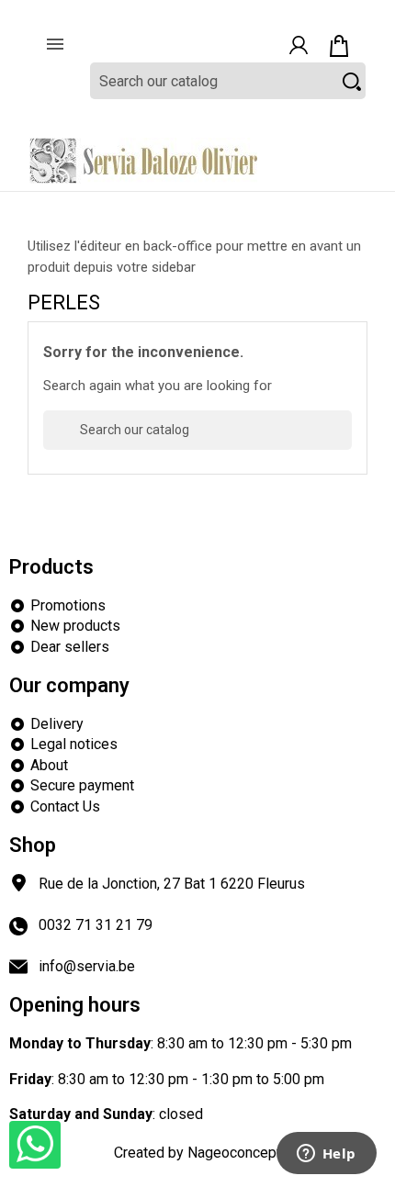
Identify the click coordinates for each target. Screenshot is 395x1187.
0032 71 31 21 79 (95, 925)
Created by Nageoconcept (197, 1152)
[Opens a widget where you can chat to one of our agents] (326, 1155)
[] (344, 440)
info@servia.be (87, 966)
